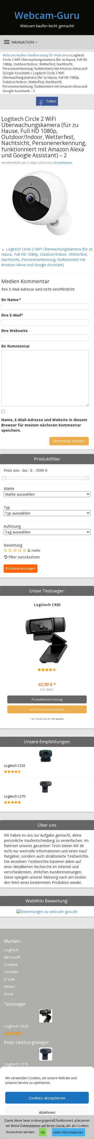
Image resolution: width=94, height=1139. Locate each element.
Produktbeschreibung (47, 699)
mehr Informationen (68, 1132)
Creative (11, 964)
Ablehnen (47, 1112)
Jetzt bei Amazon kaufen (47, 709)
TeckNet (11, 971)
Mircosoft (12, 957)
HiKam (9, 986)
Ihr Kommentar (15, 346)
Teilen (51, 101)
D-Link (9, 979)
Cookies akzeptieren (47, 1097)
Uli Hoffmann (62, 163)
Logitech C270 (14, 796)
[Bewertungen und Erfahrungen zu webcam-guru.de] (47, 911)
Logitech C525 (14, 765)
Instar (9, 993)
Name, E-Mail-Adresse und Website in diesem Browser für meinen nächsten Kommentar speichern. (44, 425)
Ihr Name (11, 299)
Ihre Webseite (14, 330)
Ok (42, 1132)
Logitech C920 (47, 604)
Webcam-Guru (47, 15)
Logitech (11, 949)
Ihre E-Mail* (12, 315)
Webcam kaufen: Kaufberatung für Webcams (36, 55)
